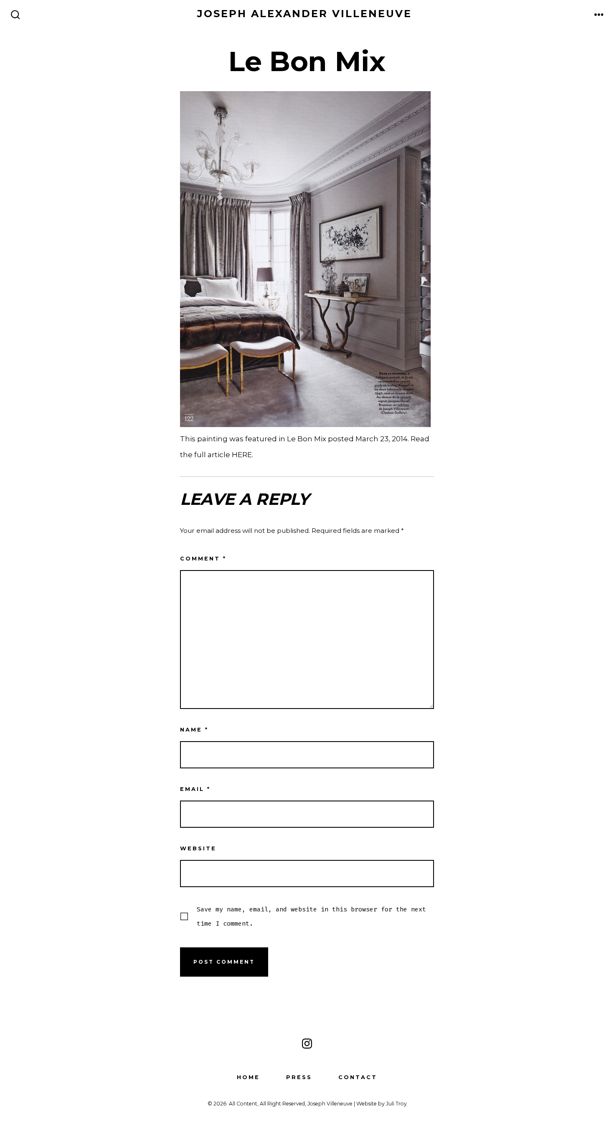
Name (194, 730)
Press (299, 1077)
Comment (203, 558)
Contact (357, 1077)
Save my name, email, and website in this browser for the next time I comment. (311, 916)
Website (198, 848)
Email (195, 789)
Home (248, 1077)
